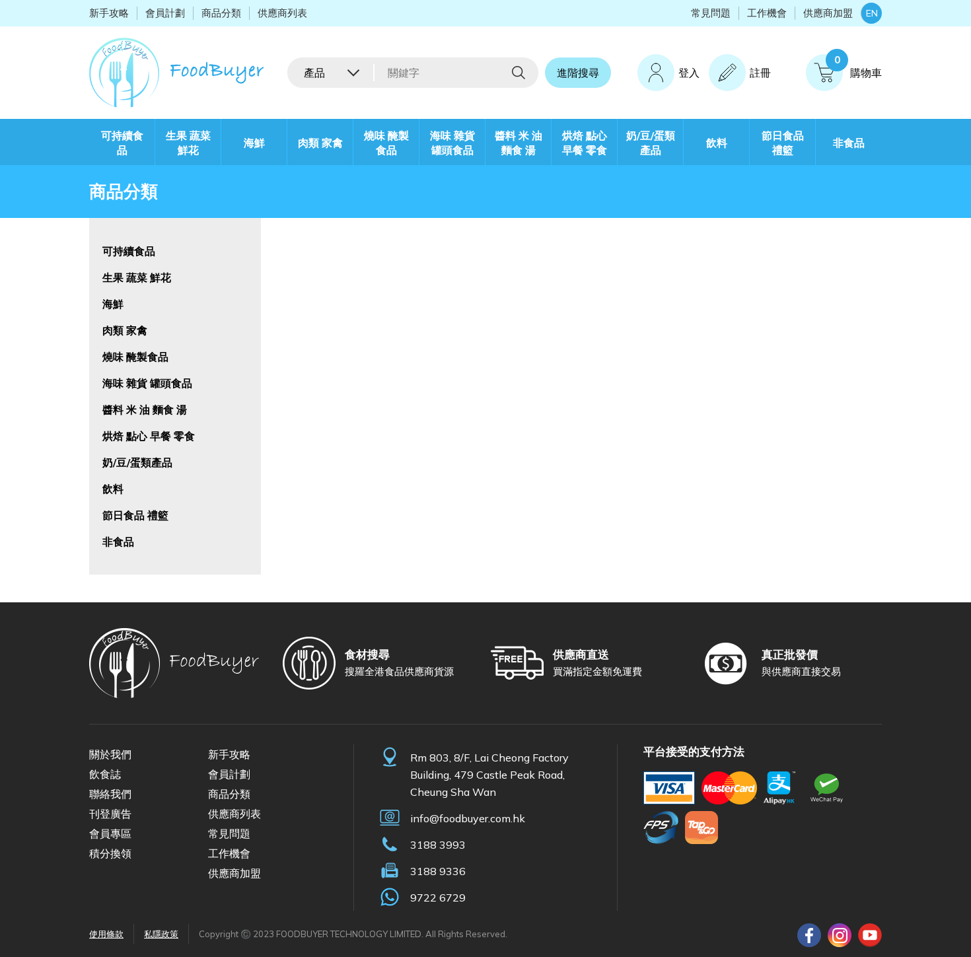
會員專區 (110, 833)
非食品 (849, 142)
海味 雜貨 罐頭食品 (452, 143)
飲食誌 (105, 774)
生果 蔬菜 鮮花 (188, 143)
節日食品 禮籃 (783, 143)
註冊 (760, 72)
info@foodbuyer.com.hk (467, 818)
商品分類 (221, 13)
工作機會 (767, 13)
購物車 (858, 66)
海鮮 (254, 142)
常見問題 (711, 13)
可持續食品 (122, 143)
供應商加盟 (828, 13)
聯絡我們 (110, 793)
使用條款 (106, 934)
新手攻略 (109, 13)
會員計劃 (165, 13)
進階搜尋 (578, 72)
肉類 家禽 (320, 142)
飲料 (716, 142)
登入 (689, 72)
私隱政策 (161, 934)
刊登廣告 (110, 813)
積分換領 (110, 853)
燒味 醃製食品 (386, 143)
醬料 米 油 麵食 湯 (518, 143)
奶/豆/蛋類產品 (650, 143)
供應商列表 (282, 13)
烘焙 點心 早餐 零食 (584, 143)
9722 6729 (438, 897)
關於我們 (110, 754)
